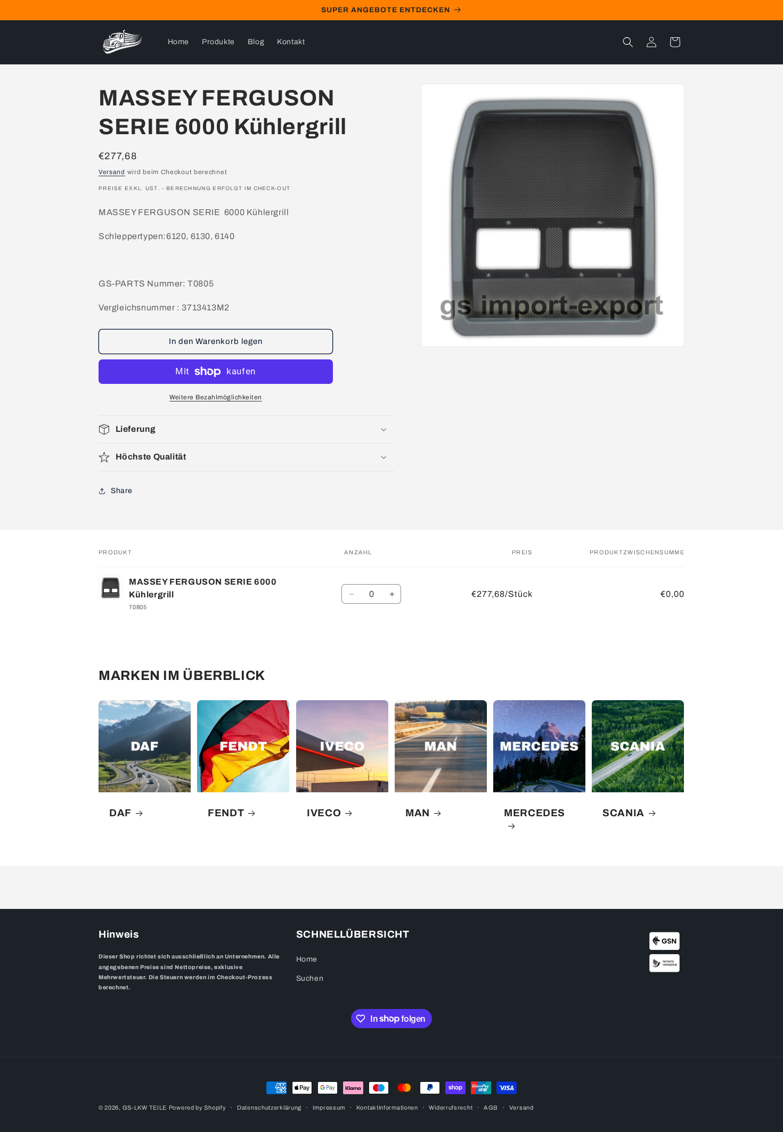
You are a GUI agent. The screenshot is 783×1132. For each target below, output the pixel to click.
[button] (628, 42)
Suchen (310, 978)
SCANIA (623, 813)
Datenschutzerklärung (269, 1107)
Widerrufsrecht (450, 1107)
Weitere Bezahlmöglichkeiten (215, 397)
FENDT (226, 813)
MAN (417, 813)
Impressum (329, 1107)
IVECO (324, 813)
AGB (491, 1107)
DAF (120, 813)
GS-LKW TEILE (145, 1107)
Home (306, 959)
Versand (112, 172)
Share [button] (122, 491)
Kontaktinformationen (387, 1107)
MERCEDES (534, 813)
